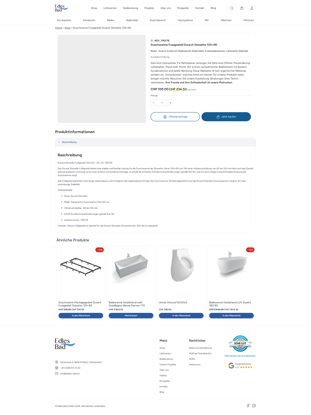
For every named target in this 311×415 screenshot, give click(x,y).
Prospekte (165, 381)
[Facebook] (248, 406)
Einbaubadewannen (215, 51)
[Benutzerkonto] (252, 8)
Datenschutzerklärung (200, 348)
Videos (163, 375)
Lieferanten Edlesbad (237, 51)
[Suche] (232, 8)
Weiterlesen (131, 315)
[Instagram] (254, 406)
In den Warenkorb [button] (81, 315)
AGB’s (192, 359)
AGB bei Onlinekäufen (200, 353)
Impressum (195, 364)
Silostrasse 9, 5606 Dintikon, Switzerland (80, 362)
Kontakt (163, 386)
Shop (67, 27)
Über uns (164, 370)
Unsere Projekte (168, 364)
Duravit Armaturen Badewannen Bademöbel (181, 51)
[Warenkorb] (242, 8)
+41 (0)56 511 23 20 (70, 368)
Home (58, 27)
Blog (162, 392)
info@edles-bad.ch (70, 373)
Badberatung (166, 359)
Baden (154, 51)
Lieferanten (165, 353)
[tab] (155, 142)
